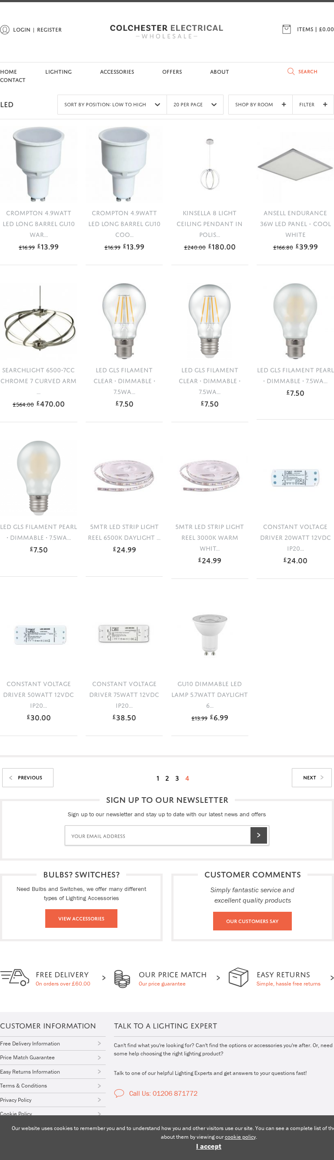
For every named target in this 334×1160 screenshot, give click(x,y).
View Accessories (81, 918)
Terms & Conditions (23, 1085)
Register (49, 29)
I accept (208, 1146)
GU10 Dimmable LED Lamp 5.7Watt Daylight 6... (209, 693)
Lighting (58, 71)
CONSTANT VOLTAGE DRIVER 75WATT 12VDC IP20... (124, 693)
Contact (13, 79)
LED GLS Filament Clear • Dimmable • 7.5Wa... (124, 379)
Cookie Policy (16, 1113)
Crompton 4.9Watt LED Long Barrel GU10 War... (39, 222)
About (219, 71)
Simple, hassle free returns (289, 977)
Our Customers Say (252, 920)
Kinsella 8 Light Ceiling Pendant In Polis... (210, 222)
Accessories (117, 71)
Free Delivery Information (30, 1043)
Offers (172, 71)
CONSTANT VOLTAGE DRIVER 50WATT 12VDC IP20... (38, 693)
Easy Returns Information (30, 1071)
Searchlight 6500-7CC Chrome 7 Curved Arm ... (38, 379)
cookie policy (240, 1136)
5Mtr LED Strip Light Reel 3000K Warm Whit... (209, 536)
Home (8, 71)
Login (21, 29)
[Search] (291, 71)
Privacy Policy (15, 1100)
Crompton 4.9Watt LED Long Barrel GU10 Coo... (124, 222)
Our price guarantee (173, 977)
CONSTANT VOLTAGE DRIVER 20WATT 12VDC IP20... (295, 536)
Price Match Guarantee (27, 1057)
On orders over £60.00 (63, 977)
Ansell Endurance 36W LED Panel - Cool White (295, 222)
